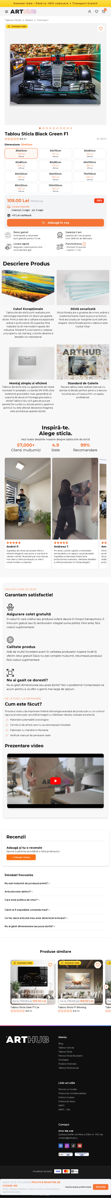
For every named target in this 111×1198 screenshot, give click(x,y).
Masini (29, 20)
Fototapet (63, 1060)
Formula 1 (42, 20)
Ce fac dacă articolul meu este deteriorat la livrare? (35, 918)
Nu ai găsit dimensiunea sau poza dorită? (29, 926)
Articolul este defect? (18, 891)
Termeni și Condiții (67, 1089)
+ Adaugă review (21, 857)
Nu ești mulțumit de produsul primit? (26, 883)
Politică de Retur (66, 1101)
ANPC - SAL (64, 1109)
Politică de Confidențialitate (72, 1093)
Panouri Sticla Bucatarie (70, 1055)
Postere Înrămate (67, 1064)
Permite (101, 1187)
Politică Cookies (66, 1097)
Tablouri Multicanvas (68, 1068)
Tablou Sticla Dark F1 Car (24, 1007)
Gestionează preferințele (78, 1187)
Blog (60, 1043)
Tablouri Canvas (66, 1047)
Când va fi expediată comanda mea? (26, 909)
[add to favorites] (101, 28)
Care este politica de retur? (21, 900)
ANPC (61, 1105)
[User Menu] (89, 11)
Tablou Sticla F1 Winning (72, 1007)
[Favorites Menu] (96, 11)
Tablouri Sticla (13, 20)
